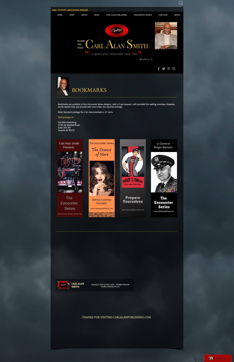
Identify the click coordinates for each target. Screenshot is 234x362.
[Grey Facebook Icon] (159, 69)
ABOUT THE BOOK (73, 10)
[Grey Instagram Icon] (174, 69)
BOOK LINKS (84, 10)
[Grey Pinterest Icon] (169, 69)
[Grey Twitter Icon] (164, 69)
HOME (54, 10)
